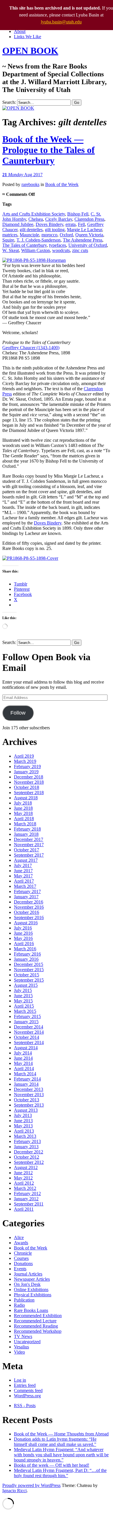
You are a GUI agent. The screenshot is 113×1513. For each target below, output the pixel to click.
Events (20, 1268)
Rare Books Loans (31, 1310)
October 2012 (26, 1157)
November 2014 (29, 1032)
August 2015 (26, 985)
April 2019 (24, 756)
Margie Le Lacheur (84, 229)
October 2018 (26, 787)
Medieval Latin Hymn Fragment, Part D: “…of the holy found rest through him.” (60, 1473)
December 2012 (28, 1151)
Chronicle (23, 1253)
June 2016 (23, 933)
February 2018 (27, 829)
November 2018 (29, 782)
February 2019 (27, 766)
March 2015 (25, 1011)
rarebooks (30, 184)
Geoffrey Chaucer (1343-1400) (30, 347)
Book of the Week (62, 184)
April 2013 (24, 1131)
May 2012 (23, 1177)
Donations (23, 1263)
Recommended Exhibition (38, 1315)
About (19, 31)
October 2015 (26, 974)
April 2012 (24, 1183)
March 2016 (25, 948)
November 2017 (29, 844)
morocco (49, 234)
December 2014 (28, 1026)
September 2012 (29, 1162)
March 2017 (25, 886)
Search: (9, 102)
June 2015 (23, 995)
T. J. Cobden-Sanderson (39, 240)
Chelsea (35, 219)
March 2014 (25, 1073)
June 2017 (23, 870)
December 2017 (28, 839)
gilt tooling (55, 229)
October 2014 (26, 1037)
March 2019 (25, 761)
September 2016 (29, 917)
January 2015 (26, 1021)
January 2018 (26, 834)
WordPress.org (27, 1395)
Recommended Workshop (37, 1331)
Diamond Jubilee (17, 224)
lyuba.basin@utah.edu (61, 21)
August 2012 (26, 1167)
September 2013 (29, 1104)
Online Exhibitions (31, 1289)
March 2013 (25, 1136)
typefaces (57, 245)
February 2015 (27, 1016)
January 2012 (26, 1198)
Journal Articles (28, 1273)
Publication (24, 1299)
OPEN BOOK (30, 50)
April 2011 (24, 1209)
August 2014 (26, 1047)
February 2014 (27, 1078)
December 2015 (28, 964)
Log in (20, 1380)
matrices (9, 234)
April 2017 (24, 881)
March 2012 (25, 1188)
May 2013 (23, 1125)
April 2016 (24, 943)
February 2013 (27, 1141)
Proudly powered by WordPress (31, 1485)
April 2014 (24, 1068)
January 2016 (26, 959)
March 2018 (25, 823)
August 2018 (26, 797)
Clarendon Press (89, 219)
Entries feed (25, 1385)
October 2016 (26, 912)
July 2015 (23, 990)
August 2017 (26, 860)
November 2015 (29, 969)
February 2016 (27, 953)
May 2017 (23, 875)
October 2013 (26, 1099)
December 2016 (28, 901)
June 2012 (23, 1172)
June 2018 (23, 808)
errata (70, 224)
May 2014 (23, 1063)
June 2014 (23, 1058)
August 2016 (26, 922)
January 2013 (26, 1146)
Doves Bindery (49, 224)
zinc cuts (80, 250)
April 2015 (24, 1006)
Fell (81, 224)
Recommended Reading (36, 1326)
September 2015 (29, 980)
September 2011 (28, 1203)
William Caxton (35, 250)
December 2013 (28, 1089)
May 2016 (23, 938)
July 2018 (23, 802)
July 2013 (23, 1115)
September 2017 (29, 855)
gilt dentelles (31, 229)
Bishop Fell (77, 213)
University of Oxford (87, 245)
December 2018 (28, 776)
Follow (17, 713)
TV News (23, 1336)
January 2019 (26, 771)
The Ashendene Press (82, 240)
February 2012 (27, 1193)
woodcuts (61, 250)
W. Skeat (10, 250)
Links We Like (27, 36)
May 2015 (23, 1000)
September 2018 (29, 792)
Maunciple (29, 234)
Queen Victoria (89, 234)
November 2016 (29, 907)
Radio (19, 1305)
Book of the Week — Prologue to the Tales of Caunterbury (48, 150)
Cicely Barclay (58, 219)
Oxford (66, 234)
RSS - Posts (25, 1405)
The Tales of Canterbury (24, 245)
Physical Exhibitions (32, 1294)
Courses (21, 1258)
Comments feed (28, 1390)
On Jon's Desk (27, 1284)
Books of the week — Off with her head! (51, 1465)
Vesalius (21, 1346)
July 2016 (23, 927)
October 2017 (26, 849)
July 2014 (23, 1052)
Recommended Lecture (35, 1320)
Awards (21, 1242)
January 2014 (26, 1084)
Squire (8, 240)
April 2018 (24, 818)
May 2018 (23, 813)
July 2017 (23, 865)
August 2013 (26, 1110)
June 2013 (23, 1120)
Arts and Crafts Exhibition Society (33, 213)
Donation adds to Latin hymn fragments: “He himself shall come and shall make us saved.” (55, 1442)
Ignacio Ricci (14, 1490)
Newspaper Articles (32, 1279)
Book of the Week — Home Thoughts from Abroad (61, 1433)
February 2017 (27, 891)
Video (19, 1352)
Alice (19, 1237)
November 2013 (29, 1094)
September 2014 (29, 1042)
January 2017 (26, 896)
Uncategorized (27, 1341)
